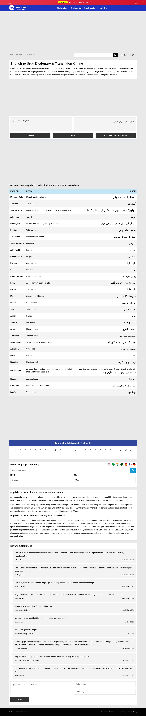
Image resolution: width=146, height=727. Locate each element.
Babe (12, 355)
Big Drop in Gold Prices (74, 2)
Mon (12, 296)
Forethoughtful (16, 276)
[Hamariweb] (18, 8)
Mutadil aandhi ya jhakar (36, 197)
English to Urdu (31, 55)
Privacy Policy (132, 712)
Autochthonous (17, 243)
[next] (136, 2)
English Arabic (89, 8)
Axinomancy (15, 342)
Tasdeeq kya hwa (33, 336)
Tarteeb (29, 217)
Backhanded (15, 370)
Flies (12, 270)
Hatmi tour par (32, 329)
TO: (75, 475)
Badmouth (15, 386)
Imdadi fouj (30, 322)
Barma (29, 316)
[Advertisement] (73, 98)
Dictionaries (62, 8)
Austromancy (16, 210)
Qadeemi (30, 243)
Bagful (13, 392)
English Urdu (76, 8)
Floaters (13, 230)
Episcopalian (16, 256)
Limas (13, 283)
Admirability (15, 250)
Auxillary (14, 322)
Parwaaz (30, 270)
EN (124, 55)
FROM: (12, 475)
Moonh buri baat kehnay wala (38, 386)
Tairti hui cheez (32, 230)
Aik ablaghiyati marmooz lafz (38, 283)
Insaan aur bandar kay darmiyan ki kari (42, 224)
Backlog (14, 379)
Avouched (14, 336)
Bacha (29, 355)
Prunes (13, 263)
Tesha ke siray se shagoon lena (39, 342)
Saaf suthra (31, 309)
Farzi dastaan (31, 303)
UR (132, 55)
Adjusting (14, 217)
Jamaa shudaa (32, 379)
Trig (12, 309)
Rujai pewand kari (33, 362)
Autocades (15, 237)
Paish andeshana (33, 276)
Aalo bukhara (31, 263)
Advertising (122, 712)
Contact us (112, 712)
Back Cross (15, 362)
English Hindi (102, 8)
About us (104, 712)
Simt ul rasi (30, 349)
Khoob (29, 250)
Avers (12, 329)
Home (11, 55)
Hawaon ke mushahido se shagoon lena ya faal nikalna (48, 210)
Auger (13, 316)
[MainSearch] (133, 470)
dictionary (111, 72)
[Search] (115, 55)
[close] (143, 2)
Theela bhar (31, 392)
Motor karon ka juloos (35, 237)
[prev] (9, 2)
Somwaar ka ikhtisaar (35, 296)
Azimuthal (14, 349)
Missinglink (15, 224)
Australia (14, 204)
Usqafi (29, 256)
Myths (13, 303)
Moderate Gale (16, 197)
